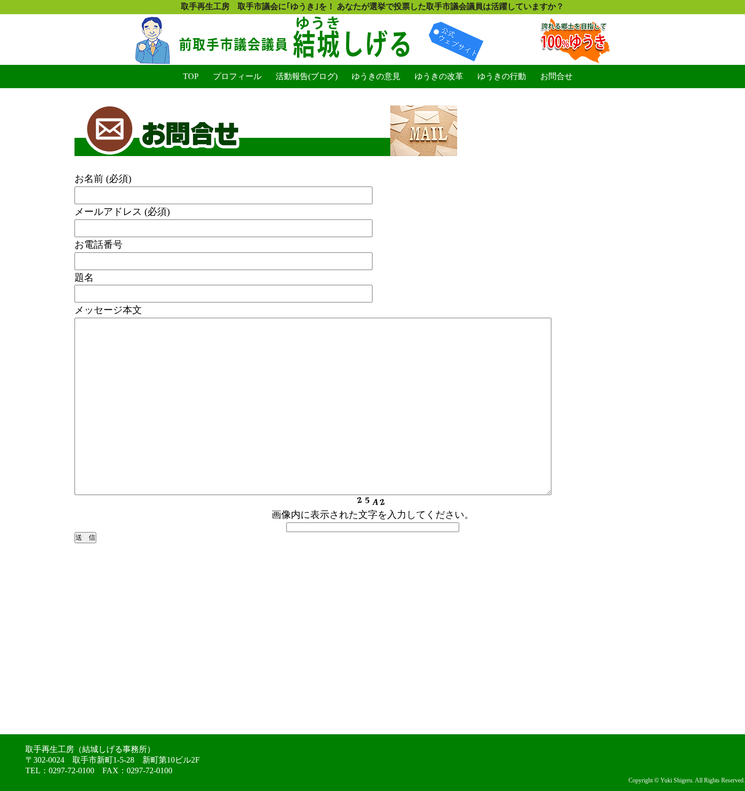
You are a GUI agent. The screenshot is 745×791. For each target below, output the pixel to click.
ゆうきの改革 (439, 76)
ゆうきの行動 (501, 76)
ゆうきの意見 (376, 76)
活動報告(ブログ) (307, 76)
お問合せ (556, 76)
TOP (191, 76)
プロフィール (237, 76)
